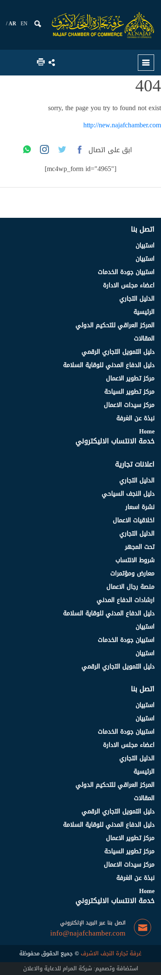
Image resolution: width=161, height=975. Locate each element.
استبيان (145, 245)
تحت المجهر (140, 547)
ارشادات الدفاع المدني (126, 600)
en (24, 23)
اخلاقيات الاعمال (134, 520)
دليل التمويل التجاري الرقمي (118, 352)
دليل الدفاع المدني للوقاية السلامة (109, 365)
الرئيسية (144, 312)
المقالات (144, 338)
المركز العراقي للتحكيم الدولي (115, 325)
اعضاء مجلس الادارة (129, 285)
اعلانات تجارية (135, 464)
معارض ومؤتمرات (132, 573)
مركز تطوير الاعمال (130, 378)
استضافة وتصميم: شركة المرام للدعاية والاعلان (80, 968)
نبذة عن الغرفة (135, 418)
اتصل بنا (143, 229)
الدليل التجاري (137, 298)
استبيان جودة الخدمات (126, 272)
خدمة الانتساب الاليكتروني (115, 441)
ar (12, 23)
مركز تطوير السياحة (129, 391)
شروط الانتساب (135, 560)
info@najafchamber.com (87, 933)
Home (147, 431)
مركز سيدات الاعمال (129, 405)
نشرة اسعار (140, 507)
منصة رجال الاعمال (130, 587)
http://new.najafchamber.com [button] (122, 125)
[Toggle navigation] (146, 62)
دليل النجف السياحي (128, 494)
